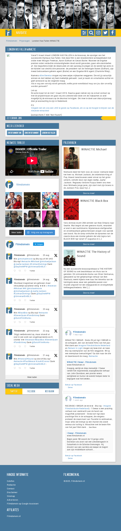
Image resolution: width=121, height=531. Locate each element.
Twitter (13, 391)
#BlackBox (23, 312)
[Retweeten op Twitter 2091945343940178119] (20, 300)
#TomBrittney (33, 315)
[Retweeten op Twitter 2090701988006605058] (20, 368)
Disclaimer (12, 492)
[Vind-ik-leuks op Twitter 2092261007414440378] (26, 270)
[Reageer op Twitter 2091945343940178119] (15, 300)
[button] (9, 14)
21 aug (46, 355)
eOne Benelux (45, 75)
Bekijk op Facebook (73, 384)
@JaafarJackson (21, 264)
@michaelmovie (25, 258)
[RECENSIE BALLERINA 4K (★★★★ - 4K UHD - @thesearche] (32, 200)
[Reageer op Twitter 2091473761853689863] (15, 322)
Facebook (31, 391)
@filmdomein (33, 255)
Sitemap (11, 496)
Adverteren (12, 499)
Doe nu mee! (89, 193)
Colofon (10, 481)
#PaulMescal (29, 361)
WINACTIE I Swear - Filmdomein (81, 362)
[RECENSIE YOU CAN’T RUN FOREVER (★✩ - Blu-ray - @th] (13, 219)
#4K (25, 288)
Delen (70, 387)
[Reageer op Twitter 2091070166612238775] (15, 346)
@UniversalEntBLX (37, 266)
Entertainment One (15, 133)
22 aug (46, 330)
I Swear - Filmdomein (76, 433)
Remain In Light (75, 348)
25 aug (46, 255)
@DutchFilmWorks (22, 318)
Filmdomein (11, 41)
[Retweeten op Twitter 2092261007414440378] (20, 270)
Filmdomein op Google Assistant (22, 503)
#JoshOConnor (43, 361)
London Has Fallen (48, 133)
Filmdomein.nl (14, 516)
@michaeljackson (48, 261)
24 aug (46, 279)
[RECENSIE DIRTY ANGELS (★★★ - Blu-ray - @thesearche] (32, 219)
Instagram (49, 391)
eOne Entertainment (32, 133)
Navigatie (21, 32)
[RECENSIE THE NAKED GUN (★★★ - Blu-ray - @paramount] (13, 200)
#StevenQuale (20, 315)
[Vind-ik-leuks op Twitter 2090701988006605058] (26, 368)
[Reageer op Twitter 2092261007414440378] (15, 270)
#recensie (52, 285)
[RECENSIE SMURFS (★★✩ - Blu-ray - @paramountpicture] (50, 200)
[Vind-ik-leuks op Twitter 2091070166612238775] (26, 346)
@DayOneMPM (21, 266)
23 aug (46, 309)
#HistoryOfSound (26, 358)
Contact (10, 488)
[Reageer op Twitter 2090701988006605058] (15, 368)
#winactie (25, 261)
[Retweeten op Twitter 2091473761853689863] (20, 322)
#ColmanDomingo (38, 264)
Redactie (11, 484)
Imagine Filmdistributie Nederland (94, 345)
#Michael (35, 261)
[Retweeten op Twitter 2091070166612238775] (20, 346)
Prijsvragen (24, 41)
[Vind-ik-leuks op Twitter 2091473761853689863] (26, 322)
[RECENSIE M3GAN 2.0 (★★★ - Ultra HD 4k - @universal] (50, 219)
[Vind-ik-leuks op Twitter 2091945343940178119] (26, 300)
